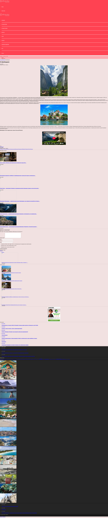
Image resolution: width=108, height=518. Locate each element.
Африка (3, 40)
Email (1, 240)
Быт (2, 48)
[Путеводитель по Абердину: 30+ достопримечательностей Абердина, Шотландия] (8, 502)
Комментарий (2, 237)
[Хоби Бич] (8, 407)
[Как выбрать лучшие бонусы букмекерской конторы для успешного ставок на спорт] (6, 304)
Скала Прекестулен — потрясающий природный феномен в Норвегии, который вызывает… (18, 226)
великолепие (1, 359)
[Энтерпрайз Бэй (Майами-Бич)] (8, 426)
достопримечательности (14, 359)
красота (24, 359)
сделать (67, 359)
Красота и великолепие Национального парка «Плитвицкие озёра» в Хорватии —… (15, 262)
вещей (4, 359)
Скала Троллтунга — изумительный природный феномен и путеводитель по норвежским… (18, 213)
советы (69, 359)
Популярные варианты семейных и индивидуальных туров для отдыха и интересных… (18, 175)
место (34, 359)
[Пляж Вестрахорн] (8, 388)
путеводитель (59, 359)
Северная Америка (5, 44)
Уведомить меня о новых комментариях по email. (8, 245)
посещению (50, 359)
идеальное (19, 359)
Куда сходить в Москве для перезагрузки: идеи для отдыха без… (13, 162)
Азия (3, 36)
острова (36, 359)
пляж (40, 359)
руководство (64, 359)
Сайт (1, 242)
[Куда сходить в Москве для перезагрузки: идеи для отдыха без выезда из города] (8, 161)
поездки (43, 359)
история (22, 359)
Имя (1, 239)
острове (38, 359)
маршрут (31, 359)
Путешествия (4, 24)
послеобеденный (54, 359)
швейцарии (2, 146)
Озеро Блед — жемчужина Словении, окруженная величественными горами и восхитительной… (19, 188)
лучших (29, 359)
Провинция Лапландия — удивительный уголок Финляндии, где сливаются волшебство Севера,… (20, 201)
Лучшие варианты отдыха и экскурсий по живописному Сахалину (12, 280)
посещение (47, 359)
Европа (3, 32)
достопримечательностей (8, 359)
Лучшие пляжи (4, 28)
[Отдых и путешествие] (4, 15)
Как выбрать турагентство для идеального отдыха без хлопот (11, 272)
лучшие (26, 359)
